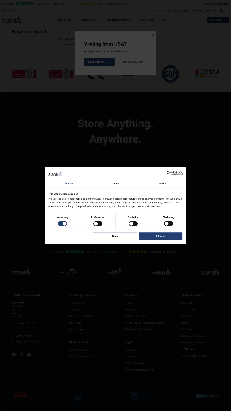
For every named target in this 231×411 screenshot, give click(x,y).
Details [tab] (115, 183)
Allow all (160, 236)
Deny (115, 236)
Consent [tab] (68, 183)
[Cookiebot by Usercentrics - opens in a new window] (169, 173)
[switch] (97, 223)
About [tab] (162, 183)
